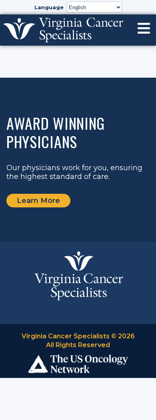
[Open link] (144, 28)
